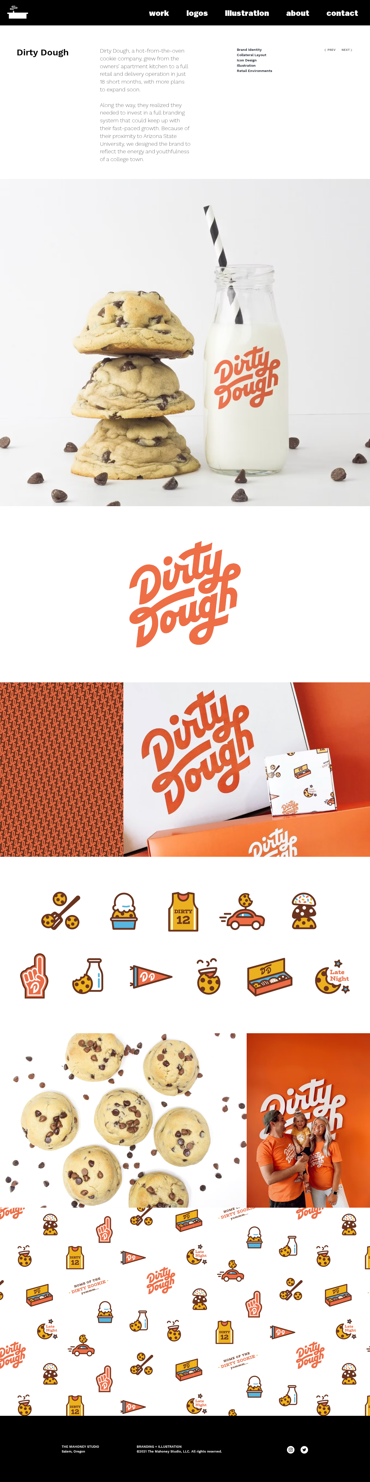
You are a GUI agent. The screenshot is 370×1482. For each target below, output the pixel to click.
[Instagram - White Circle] (290, 1450)
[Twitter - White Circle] (304, 1450)
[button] (247, 13)
